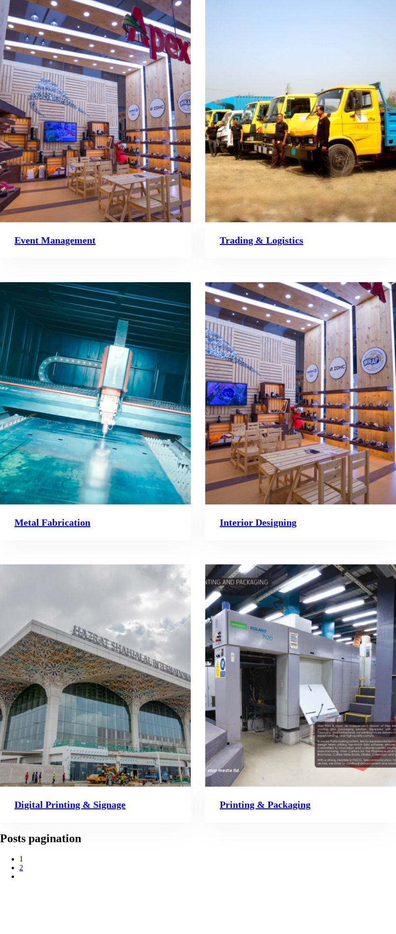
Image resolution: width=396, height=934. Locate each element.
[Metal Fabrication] (95, 393)
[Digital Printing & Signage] (95, 675)
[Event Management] (95, 111)
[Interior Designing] (300, 393)
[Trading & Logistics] (300, 111)
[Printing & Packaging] (300, 675)
